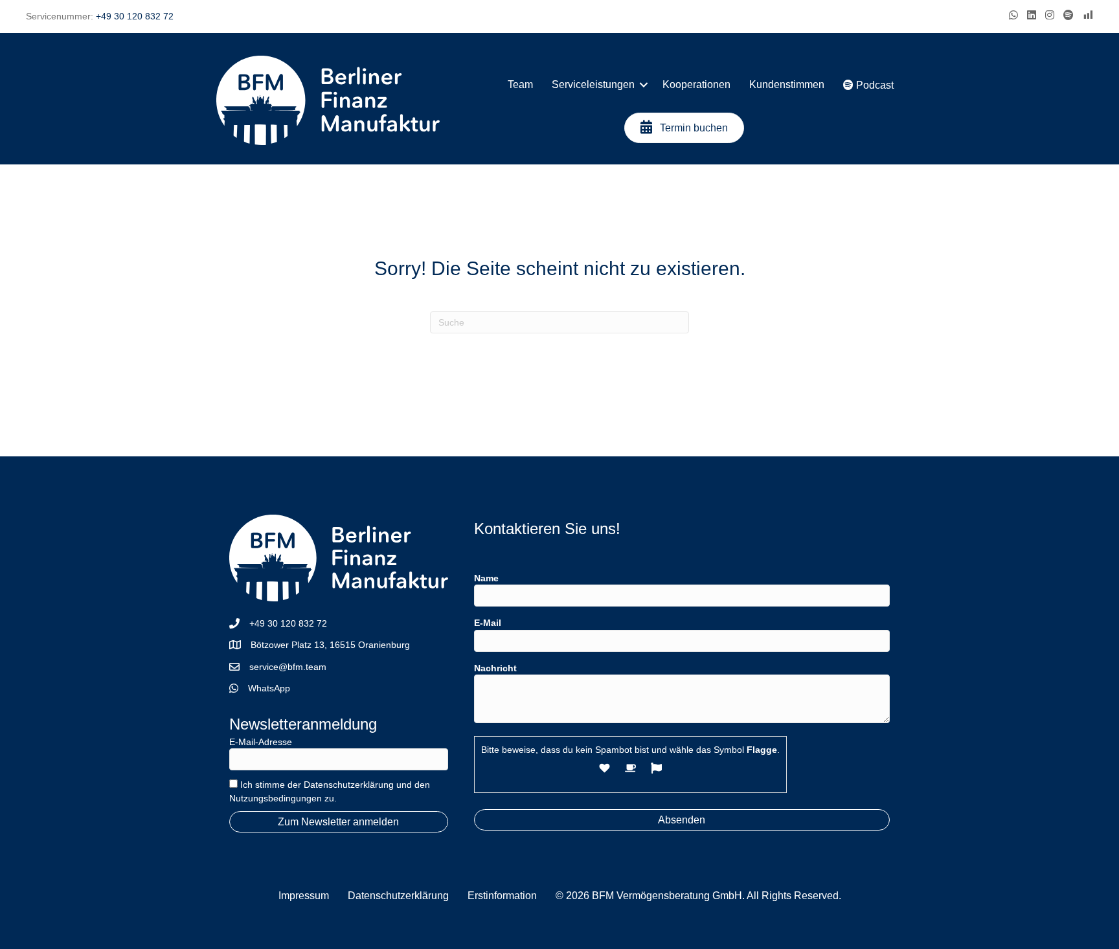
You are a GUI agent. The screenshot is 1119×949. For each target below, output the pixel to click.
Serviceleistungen (593, 84)
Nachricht (495, 668)
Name (486, 578)
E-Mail (487, 623)
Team (520, 84)
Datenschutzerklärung (349, 784)
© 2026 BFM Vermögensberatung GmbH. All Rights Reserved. (698, 895)
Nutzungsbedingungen (275, 798)
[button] (644, 85)
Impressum (303, 895)
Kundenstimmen (786, 84)
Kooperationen (696, 84)
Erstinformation (502, 895)
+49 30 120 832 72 (135, 16)
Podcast (873, 85)
